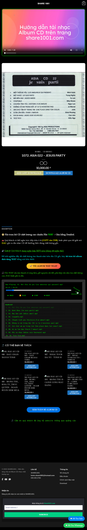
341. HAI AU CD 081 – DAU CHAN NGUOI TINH (31, 356)
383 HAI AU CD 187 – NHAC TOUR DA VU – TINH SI (74, 356)
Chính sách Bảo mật (67, 480)
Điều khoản (64, 476)
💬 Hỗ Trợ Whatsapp (74, 525)
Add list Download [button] (31, 366)
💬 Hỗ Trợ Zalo (76, 518)
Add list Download (29, 173)
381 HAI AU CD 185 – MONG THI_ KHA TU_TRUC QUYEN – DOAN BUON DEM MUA (31, 383)
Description (7, 229)
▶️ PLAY (22, 295)
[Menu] (3, 3)
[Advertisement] (43, 206)
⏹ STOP (35, 295)
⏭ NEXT (47, 295)
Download (63, 483)
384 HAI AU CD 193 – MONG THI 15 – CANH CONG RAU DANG (74, 381)
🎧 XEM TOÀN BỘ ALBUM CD (43, 410)
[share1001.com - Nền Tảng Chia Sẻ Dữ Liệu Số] (43, 3)
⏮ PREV (10, 295)
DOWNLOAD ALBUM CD (58, 173)
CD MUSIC (47, 152)
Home (38, 152)
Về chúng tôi (64, 473)
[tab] (7, 229)
